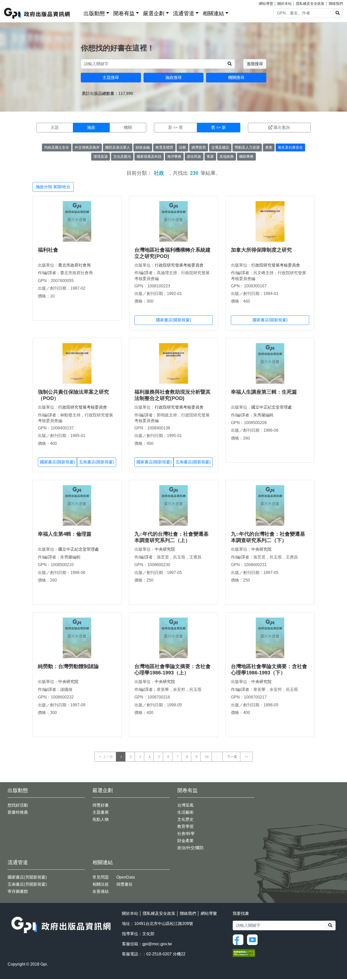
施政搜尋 (173, 77)
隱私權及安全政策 (310, 4)
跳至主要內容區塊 (14, 3)
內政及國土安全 (56, 147)
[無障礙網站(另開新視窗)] (244, 952)
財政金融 (143, 147)
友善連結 (100, 891)
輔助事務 (246, 156)
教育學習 (185, 826)
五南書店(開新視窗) (96, 462)
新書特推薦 (18, 812)
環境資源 (100, 156)
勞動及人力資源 (247, 147)
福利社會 (48, 250)
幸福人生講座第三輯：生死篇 (264, 392)
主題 (55, 127)
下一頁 (232, 757)
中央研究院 (165, 549)
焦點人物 (100, 819)
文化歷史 (185, 819)
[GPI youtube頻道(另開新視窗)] (253, 939)
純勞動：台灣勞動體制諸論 (68, 666)
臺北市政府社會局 (74, 265)
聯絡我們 (336, 4)
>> (246, 757)
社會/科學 (186, 833)
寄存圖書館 (18, 891)
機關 (128, 127)
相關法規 (100, 884)
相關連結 (213, 13)
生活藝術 (185, 812)
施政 (91, 127)
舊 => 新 (218, 127)
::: (78, 12)
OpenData (125, 877)
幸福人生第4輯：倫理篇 (64, 534)
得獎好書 (100, 805)
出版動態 (94, 13)
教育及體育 (164, 147)
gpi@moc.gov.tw (157, 944)
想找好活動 (18, 805)
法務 (182, 147)
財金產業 (185, 840)
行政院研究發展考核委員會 (179, 265)
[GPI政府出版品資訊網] (37, 13)
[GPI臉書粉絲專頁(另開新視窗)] (239, 939)
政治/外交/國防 (190, 848)
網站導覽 (266, 4)
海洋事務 (174, 156)
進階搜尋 (255, 64)
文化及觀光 (122, 156)
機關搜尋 (236, 77)
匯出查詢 (282, 127)
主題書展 (100, 812)
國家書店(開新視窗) (173, 320)
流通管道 (183, 13)
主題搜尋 (111, 77)
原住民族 (194, 156)
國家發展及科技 (149, 156)
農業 (268, 147)
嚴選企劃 (153, 13)
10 (207, 757)
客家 (210, 156)
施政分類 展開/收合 (53, 187)
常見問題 (100, 877)
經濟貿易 (199, 147)
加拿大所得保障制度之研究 (261, 250)
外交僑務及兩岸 (87, 147)
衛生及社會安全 (290, 147)
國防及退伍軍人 (117, 147)
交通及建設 (220, 147)
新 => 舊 (175, 127)
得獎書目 (124, 884)
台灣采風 (185, 805)
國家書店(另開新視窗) (27, 877)
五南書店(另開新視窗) (27, 884)
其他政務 (226, 156)
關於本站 (284, 4)
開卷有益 (124, 13)
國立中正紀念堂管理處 (271, 407)
